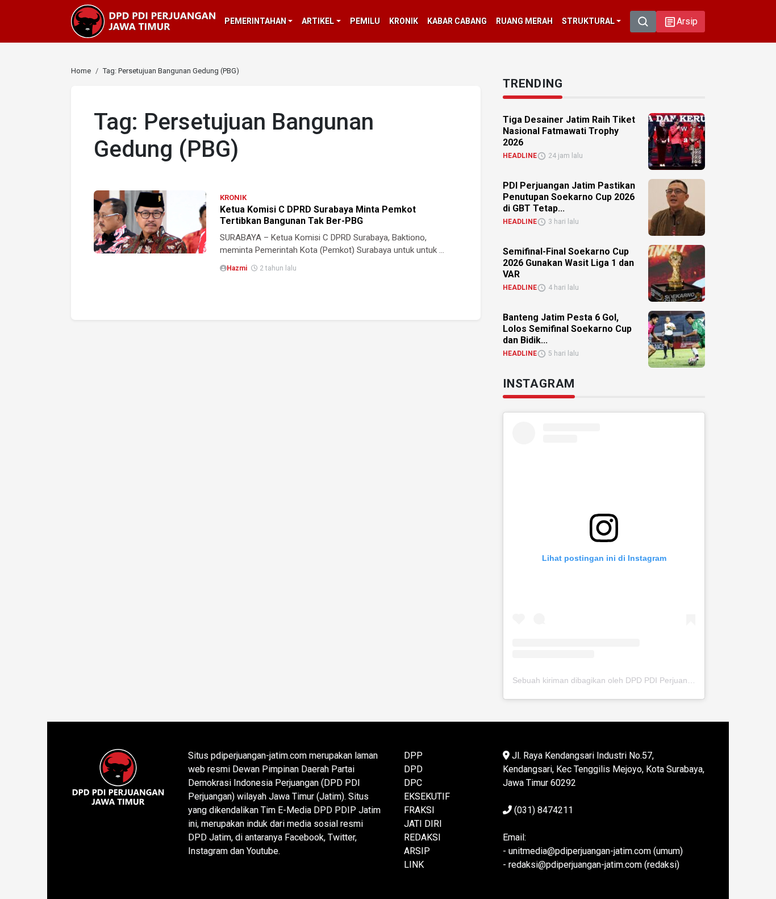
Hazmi (237, 268)
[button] (680, 21)
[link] (150, 221)
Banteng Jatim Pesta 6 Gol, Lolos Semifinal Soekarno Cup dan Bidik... (567, 329)
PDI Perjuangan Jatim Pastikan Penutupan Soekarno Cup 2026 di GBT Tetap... (569, 197)
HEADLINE (520, 156)
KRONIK (233, 197)
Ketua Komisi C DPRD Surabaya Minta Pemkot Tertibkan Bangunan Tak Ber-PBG (318, 215)
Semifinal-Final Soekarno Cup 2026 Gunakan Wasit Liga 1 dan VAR (568, 263)
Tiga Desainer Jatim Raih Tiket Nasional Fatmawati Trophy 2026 (569, 131)
